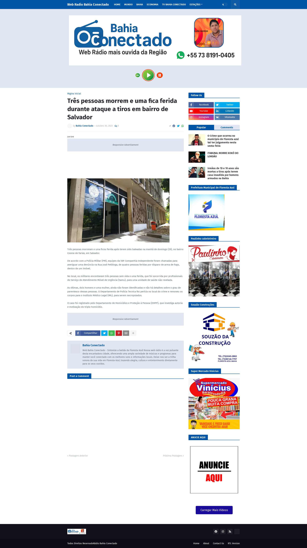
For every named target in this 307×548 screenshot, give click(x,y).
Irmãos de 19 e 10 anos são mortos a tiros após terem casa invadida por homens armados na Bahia (223, 173)
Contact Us (218, 543)
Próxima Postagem (172, 455)
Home (196, 543)
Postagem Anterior (78, 455)
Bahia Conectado (94, 345)
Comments (227, 127)
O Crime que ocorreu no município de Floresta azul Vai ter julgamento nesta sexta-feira (223, 140)
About (206, 543)
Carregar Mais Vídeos (214, 510)
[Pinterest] (119, 333)
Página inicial (74, 94)
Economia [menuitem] (152, 4)
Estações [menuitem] (195, 4)
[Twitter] (178, 126)
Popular (201, 127)
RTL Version (234, 543)
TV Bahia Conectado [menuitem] (174, 4)
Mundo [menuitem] (128, 4)
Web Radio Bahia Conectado (88, 4)
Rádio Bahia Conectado (105, 543)
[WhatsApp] (182, 126)
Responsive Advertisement (125, 145)
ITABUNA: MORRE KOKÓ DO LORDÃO (223, 155)
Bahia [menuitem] (139, 4)
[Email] (126, 333)
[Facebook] (174, 126)
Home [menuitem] (117, 4)
